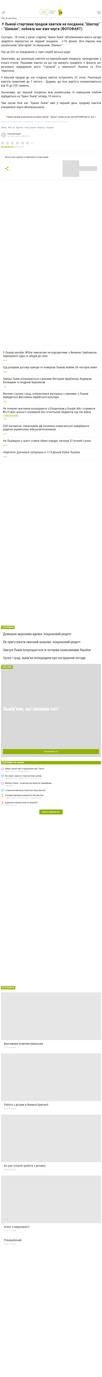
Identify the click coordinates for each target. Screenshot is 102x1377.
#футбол (19, 128)
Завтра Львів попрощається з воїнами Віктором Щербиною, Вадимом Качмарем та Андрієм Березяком (47, 380)
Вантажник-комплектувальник (23, 1043)
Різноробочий (12, 1240)
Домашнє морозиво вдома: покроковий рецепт (37, 634)
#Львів (3, 128)
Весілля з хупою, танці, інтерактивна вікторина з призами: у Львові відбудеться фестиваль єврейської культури (45, 395)
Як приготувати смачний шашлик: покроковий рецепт (41, 642)
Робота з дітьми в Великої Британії (26, 1104)
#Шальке (50, 128)
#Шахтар (41, 128)
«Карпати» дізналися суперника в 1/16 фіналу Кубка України (41, 452)
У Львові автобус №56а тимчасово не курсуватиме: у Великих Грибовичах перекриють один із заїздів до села (50, 354)
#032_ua (11, 128)
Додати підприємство (51, 812)
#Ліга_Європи (30, 128)
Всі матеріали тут (51, 751)
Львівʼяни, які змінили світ (30, 709)
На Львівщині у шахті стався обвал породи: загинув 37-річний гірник (47, 441)
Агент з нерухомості (16, 1227)
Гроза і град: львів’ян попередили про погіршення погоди (44, 658)
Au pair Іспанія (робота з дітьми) (25, 1165)
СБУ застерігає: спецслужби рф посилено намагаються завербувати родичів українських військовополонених (46, 427)
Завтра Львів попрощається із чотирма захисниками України (47, 650)
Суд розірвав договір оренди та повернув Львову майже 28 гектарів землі (50, 367)
